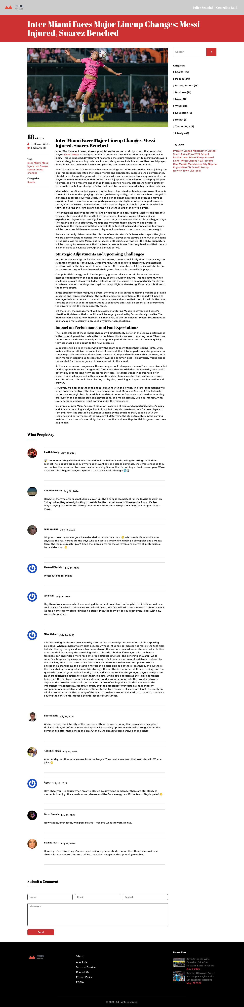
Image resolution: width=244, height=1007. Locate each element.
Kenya (200, 157)
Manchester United (204, 150)
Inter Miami (34, 162)
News (181, 99)
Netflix (187, 167)
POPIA (80, 982)
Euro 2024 (194, 154)
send (41, 932)
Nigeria (212, 164)
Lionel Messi (71, 154)
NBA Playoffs (205, 160)
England (178, 167)
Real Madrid (180, 164)
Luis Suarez (41, 166)
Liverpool (195, 170)
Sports (31, 182)
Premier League (182, 150)
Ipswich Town (181, 170)
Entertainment (186, 85)
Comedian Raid (226, 7)
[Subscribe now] (211, 52)
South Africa (180, 154)
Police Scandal (203, 7)
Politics (182, 78)
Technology (184, 126)
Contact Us (82, 972)
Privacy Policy (84, 977)
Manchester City (197, 164)
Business (183, 92)
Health (181, 119)
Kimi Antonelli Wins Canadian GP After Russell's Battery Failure (200, 962)
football (177, 157)
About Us (81, 962)
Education (183, 112)
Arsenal (209, 157)
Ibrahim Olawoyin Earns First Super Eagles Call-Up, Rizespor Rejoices (200, 976)
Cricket (192, 160)
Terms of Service (86, 967)
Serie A (205, 154)
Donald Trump (200, 167)
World (181, 106)
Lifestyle (182, 133)
